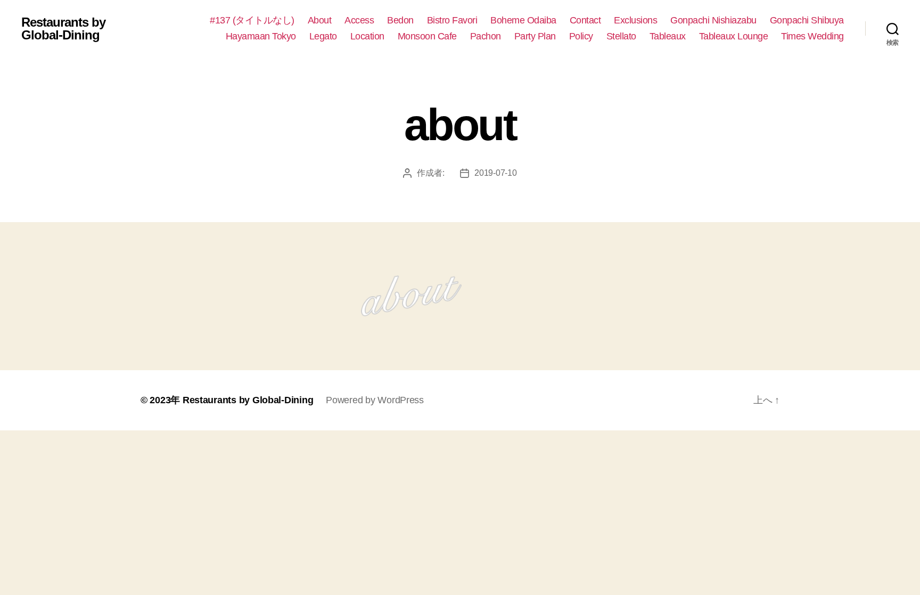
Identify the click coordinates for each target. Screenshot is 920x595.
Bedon (400, 20)
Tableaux (668, 36)
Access (359, 20)
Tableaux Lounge (733, 36)
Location (367, 36)
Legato (323, 36)
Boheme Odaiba (523, 20)
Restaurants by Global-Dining (63, 29)
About (320, 20)
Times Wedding (812, 36)
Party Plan (535, 36)
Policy (581, 36)
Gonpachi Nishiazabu (713, 20)
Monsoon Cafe (427, 36)
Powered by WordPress (375, 400)
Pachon (485, 36)
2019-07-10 (495, 172)
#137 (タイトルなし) (252, 20)
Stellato (621, 36)
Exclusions (635, 20)
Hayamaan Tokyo (261, 36)
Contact (585, 20)
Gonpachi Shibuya (807, 20)
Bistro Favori (452, 20)
